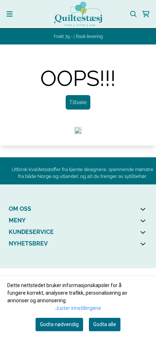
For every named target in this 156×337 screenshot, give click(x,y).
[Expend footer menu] (144, 220)
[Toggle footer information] (144, 209)
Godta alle (104, 324)
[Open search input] (133, 14)
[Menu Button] (10, 14)
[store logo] (78, 14)
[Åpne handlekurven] (145, 14)
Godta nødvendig (59, 324)
